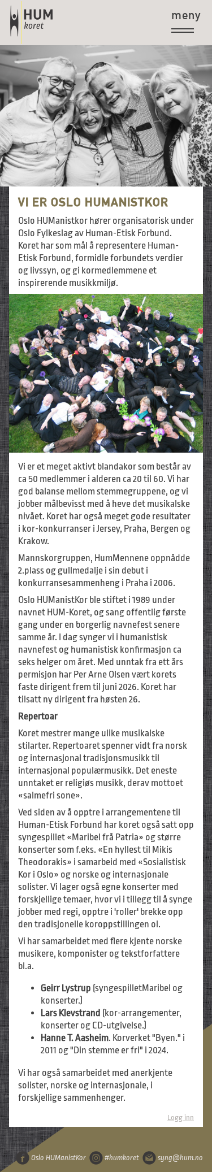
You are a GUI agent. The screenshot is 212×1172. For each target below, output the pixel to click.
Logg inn (180, 1117)
